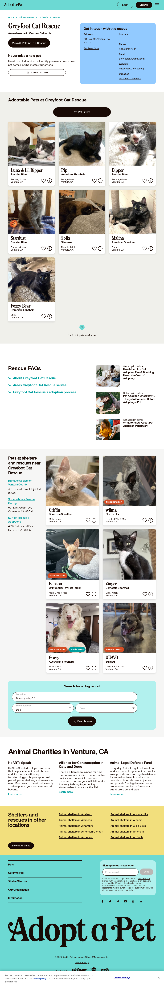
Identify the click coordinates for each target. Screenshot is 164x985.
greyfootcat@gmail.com (132, 58)
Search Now (84, 721)
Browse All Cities (21, 845)
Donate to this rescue (130, 78)
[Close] (158, 977)
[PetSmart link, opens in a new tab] (79, 970)
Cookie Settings (82, 962)
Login (125, 4)
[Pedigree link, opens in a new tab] (93, 969)
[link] (29, 43)
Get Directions (91, 48)
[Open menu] (157, 5)
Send (146, 871)
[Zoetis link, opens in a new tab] (104, 969)
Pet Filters (84, 111)
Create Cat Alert (39, 72)
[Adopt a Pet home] (13, 5)
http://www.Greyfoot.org (131, 68)
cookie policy (39, 978)
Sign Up (144, 4)
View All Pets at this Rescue (29, 42)
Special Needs (77, 649)
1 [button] (82, 327)
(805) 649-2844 (127, 49)
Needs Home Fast (114, 502)
